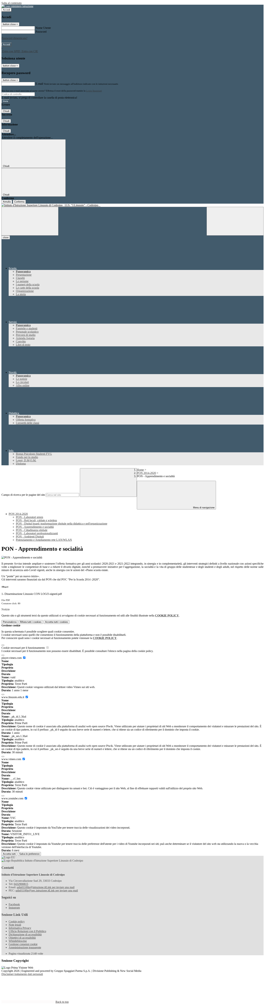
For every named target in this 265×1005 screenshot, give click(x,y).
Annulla (7, 201)
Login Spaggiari (94, 90)
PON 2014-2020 (146, 472)
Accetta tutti (56, 622)
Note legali (15, 924)
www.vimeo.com (11, 759)
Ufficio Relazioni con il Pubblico (27, 931)
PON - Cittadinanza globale (31, 530)
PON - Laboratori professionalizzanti (37, 533)
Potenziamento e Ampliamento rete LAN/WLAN (44, 539)
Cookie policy (17, 921)
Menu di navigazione (203, 507)
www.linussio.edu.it (13, 697)
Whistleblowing (18, 940)
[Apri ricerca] (235, 221)
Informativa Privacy (20, 927)
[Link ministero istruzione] (17, 6)
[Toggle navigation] (29, 221)
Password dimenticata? (14, 38)
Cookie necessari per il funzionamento (23, 647)
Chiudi (6, 111)
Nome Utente (43, 27)
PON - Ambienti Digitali (30, 536)
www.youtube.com (12, 798)
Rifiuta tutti (30, 622)
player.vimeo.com (11, 657)
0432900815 (21, 884)
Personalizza (9, 622)
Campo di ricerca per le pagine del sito (23, 494)
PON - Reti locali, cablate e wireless (36, 520)
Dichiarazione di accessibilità (25, 934)
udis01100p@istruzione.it (45, 887)
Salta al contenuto (11, 3)
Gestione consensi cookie (23, 944)
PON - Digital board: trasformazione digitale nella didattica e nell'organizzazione (61, 523)
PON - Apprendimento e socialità (35, 526)
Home (140, 469)
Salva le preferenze (29, 854)
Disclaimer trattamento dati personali (22, 974)
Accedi (6, 9)
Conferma (19, 201)
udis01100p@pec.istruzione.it (47, 890)
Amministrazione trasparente (25, 947)
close (5, 237)
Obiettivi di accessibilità (22, 937)
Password (41, 31)
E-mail (39, 83)
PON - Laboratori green (29, 517)
